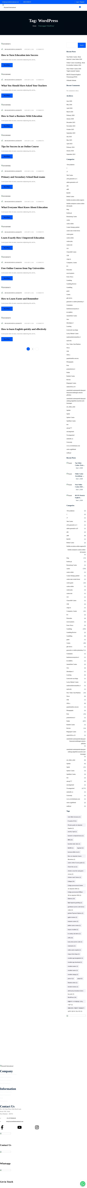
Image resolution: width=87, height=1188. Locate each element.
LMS (70, 937)
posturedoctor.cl (71, 369)
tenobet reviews (73, 986)
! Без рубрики (70, 164)
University (69, 442)
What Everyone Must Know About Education (24, 207)
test (67, 424)
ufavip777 (69, 428)
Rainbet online (72, 982)
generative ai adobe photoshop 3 (75, 301)
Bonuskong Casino (72, 216)
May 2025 (69, 140)
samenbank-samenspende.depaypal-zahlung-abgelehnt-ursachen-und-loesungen (76, 401)
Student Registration (5, 1095)
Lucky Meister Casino (72, 333)
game (68, 291)
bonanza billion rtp (74, 852)
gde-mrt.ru (69, 298)
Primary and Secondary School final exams (23, 177)
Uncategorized (70, 435)
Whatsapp (5, 1163)
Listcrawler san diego (72, 330)
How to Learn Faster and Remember (19, 298)
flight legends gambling (75, 902)
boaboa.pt (69, 213)
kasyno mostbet (73, 929)
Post (68, 365)
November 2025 (71, 126)
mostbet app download (75, 962)
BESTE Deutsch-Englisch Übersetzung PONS (80, 497)
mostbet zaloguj (73, 974)
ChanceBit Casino (71, 252)
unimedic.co (70, 438)
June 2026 (69, 101)
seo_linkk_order (71, 407)
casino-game (70, 234)
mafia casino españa (74, 950)
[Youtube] (19, 1127)
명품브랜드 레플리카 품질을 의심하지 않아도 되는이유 (76, 1008)
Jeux (68, 319)
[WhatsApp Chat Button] (82, 1183)
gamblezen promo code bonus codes (76, 907)
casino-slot (69, 245)
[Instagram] (37, 1127)
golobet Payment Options (75, 913)
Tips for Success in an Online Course (20, 146)
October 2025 (70, 129)
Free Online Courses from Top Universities (22, 268)
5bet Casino (70, 175)
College (71, 881)
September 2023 (71, 154)
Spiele (68, 414)
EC (67, 266)
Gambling (69, 280)
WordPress (72, 997)
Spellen (69, 410)
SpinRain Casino (71, 421)
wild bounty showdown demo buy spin (75, 991)
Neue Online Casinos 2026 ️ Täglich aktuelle (79, 486)
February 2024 (70, 147)
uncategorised (70, 431)
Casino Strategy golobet (73, 227)
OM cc (68, 355)
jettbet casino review (74, 925)
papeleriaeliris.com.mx (73, 358)
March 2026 (70, 111)
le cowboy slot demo (74, 933)
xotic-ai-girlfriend (71, 449)
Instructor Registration (6, 1092)
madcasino (72, 946)
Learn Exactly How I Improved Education (22, 237)
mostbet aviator (73, 966)
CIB (68, 255)
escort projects (70, 273)
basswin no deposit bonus (76, 835)
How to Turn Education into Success (19, 55)
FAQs (1, 1098)
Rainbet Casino (71, 376)
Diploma (71, 898)
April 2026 (69, 108)
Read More (7, 65)
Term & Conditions (5, 1083)
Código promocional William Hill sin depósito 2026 (75, 892)
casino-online (70, 238)
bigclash (80, 848)
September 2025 (71, 133)
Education (69, 269)
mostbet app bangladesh (75, 958)
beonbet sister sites (74, 844)
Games (68, 294)
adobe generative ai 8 (72, 182)
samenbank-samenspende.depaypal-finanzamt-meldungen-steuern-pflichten (76, 393)
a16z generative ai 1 (72, 178)
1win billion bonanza (74, 817)
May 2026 (69, 104)
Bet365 (68, 193)
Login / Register (80, 2)
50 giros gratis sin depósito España (75, 825)
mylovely (69, 340)
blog (68, 209)
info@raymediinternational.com (10, 2)
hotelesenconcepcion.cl (73, 308)
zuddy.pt (69, 453)
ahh (67, 186)
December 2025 (71, 122)
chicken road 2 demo (74, 877)
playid (79, 978)
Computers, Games (72, 262)
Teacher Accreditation (6, 1080)
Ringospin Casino (71, 383)
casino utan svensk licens (73, 230)
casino (68, 220)
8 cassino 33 (72, 821)
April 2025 (69, 143)
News (68, 347)
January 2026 (70, 119)
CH (67, 248)
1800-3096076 (27, 2)
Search (82, 45)
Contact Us (5, 1145)
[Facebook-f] (2, 1127)
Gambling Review (71, 284)
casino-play (70, 241)
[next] (37, 349)
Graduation (70, 305)
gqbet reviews (72, 917)
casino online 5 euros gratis (76, 862)
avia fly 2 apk (72, 831)
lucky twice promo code (75, 941)
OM (68, 351)
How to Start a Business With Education (21, 116)
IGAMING (70, 312)
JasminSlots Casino (72, 315)
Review (69, 379)
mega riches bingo (74, 954)
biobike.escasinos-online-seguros (75, 200)
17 (67, 171)
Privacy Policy (4, 1101)
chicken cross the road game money (75, 871)
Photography (70, 362)
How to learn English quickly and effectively (23, 329)
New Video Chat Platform (74, 344)
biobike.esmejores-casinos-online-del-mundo (77, 551)
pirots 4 (71, 978)
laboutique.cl (70, 323)
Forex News (70, 277)
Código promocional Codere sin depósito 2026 (75, 886)
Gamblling (69, 287)
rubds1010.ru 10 (71, 386)
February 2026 (70, 115)
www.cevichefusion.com (73, 445)
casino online (70, 223)
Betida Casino (70, 196)
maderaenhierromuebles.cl (74, 337)
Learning (69, 326)
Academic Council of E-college (8, 1074)
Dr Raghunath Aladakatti (13, 49)
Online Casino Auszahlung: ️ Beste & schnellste (80, 475)
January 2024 (70, 150)
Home (34, 26)
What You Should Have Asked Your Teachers (24, 85)
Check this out (72, 866)
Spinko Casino (70, 417)
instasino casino (73, 921)
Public (68, 372)
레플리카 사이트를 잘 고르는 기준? (75, 1002)
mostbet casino (73, 970)
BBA (70, 839)
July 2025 (69, 136)
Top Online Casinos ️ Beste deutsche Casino (79, 464)
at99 (68, 189)
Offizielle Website (71, 80)
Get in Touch (6, 1181)
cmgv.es (69, 259)
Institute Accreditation (6, 1077)
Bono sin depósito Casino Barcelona (74, 856)
